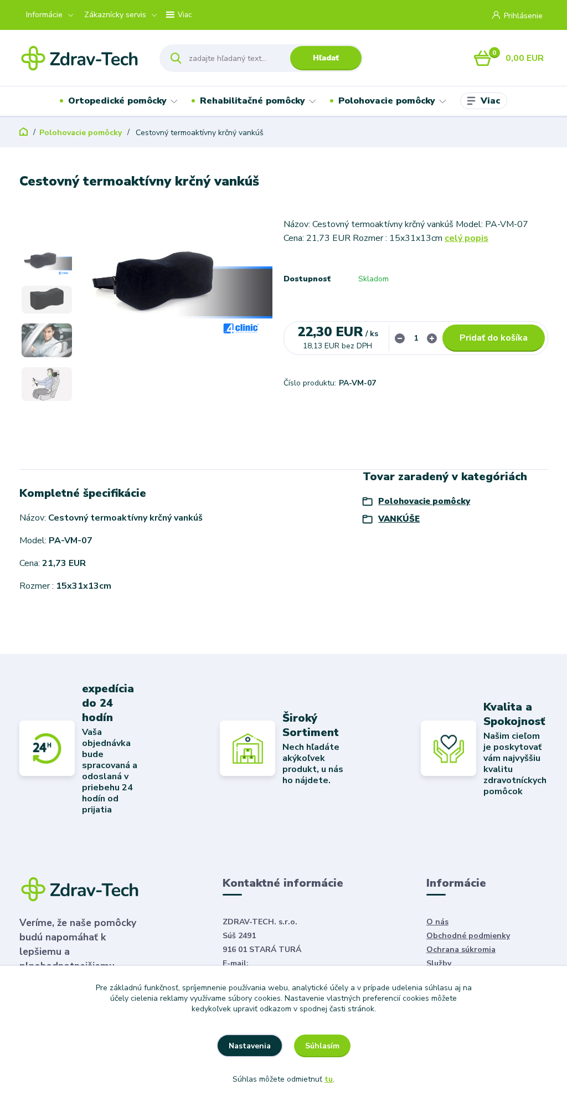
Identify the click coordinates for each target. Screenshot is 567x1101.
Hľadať (326, 58)
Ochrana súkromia (461, 949)
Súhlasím (322, 1046)
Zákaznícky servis (115, 14)
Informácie (44, 14)
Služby (438, 963)
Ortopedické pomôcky (117, 101)
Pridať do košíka (494, 338)
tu (328, 1079)
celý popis (466, 238)
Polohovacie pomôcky (386, 101)
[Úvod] (80, 58)
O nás (437, 922)
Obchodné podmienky (468, 935)
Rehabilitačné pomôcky (252, 101)
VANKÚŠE (399, 518)
